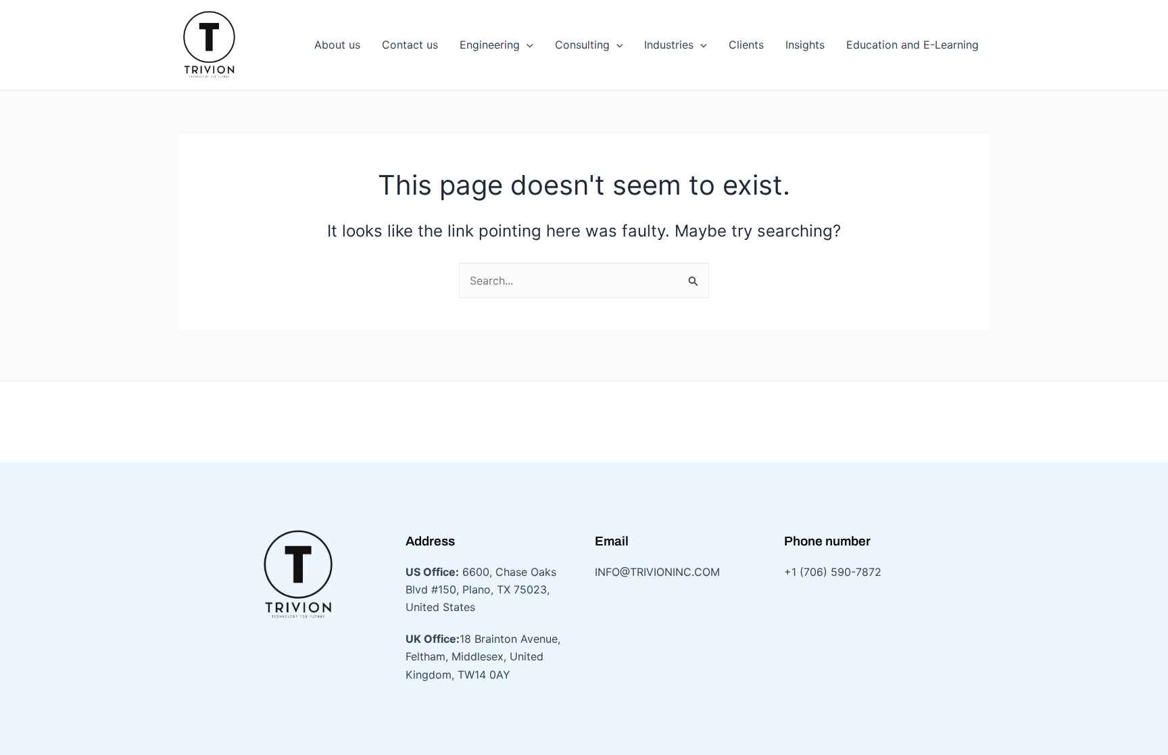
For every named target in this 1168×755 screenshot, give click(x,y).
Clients (746, 44)
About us (337, 44)
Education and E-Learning (912, 44)
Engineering (490, 44)
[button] (526, 45)
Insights (805, 44)
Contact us (410, 44)
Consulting (582, 44)
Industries (669, 44)
